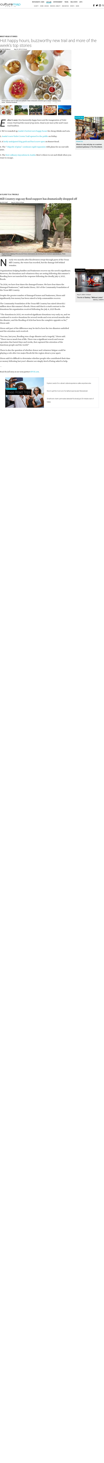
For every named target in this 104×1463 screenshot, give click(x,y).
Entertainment (57, 2)
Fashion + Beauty (55, 6)
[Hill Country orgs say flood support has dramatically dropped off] (35, 230)
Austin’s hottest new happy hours (32, 131)
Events (72, 6)
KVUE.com (34, 371)
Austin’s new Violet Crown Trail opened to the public (25, 136)
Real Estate (73, 2)
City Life (48, 2)
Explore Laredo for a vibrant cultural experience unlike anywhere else (69, 383)
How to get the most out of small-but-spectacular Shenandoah (67, 391)
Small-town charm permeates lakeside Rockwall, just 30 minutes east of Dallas (70, 400)
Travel (66, 2)
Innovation (65, 6)
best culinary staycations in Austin (20, 155)
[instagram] (100, 5)
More (77, 6)
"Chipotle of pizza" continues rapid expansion (26, 147)
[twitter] (97, 5)
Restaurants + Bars (38, 2)
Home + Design (44, 6)
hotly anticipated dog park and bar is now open (24, 141)
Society (36, 6)
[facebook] (94, 5)
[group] (6, 110)
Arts (80, 2)
